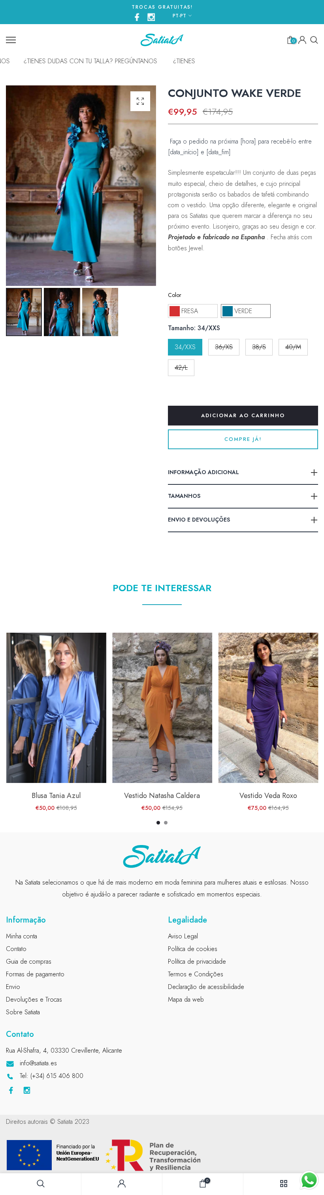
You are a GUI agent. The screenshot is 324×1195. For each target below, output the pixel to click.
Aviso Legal (183, 936)
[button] (193, 311)
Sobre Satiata (23, 1012)
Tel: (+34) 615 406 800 (51, 1075)
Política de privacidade (197, 961)
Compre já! (243, 439)
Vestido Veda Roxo (268, 795)
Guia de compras (28, 961)
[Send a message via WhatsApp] (309, 1180)
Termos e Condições (195, 974)
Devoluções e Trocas (34, 999)
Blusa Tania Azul (56, 795)
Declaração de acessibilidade (206, 986)
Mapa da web (186, 999)
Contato (16, 948)
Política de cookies (192, 948)
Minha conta (21, 936)
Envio (13, 986)
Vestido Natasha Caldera (162, 795)
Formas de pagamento (35, 974)
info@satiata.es (38, 1063)
